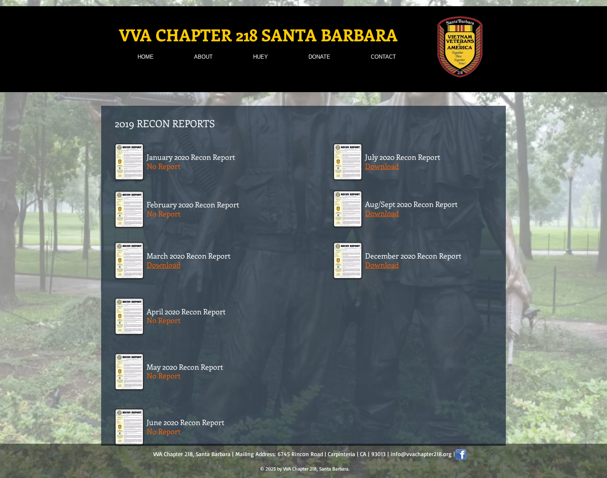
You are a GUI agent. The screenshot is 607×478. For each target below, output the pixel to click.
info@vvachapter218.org (421, 453)
